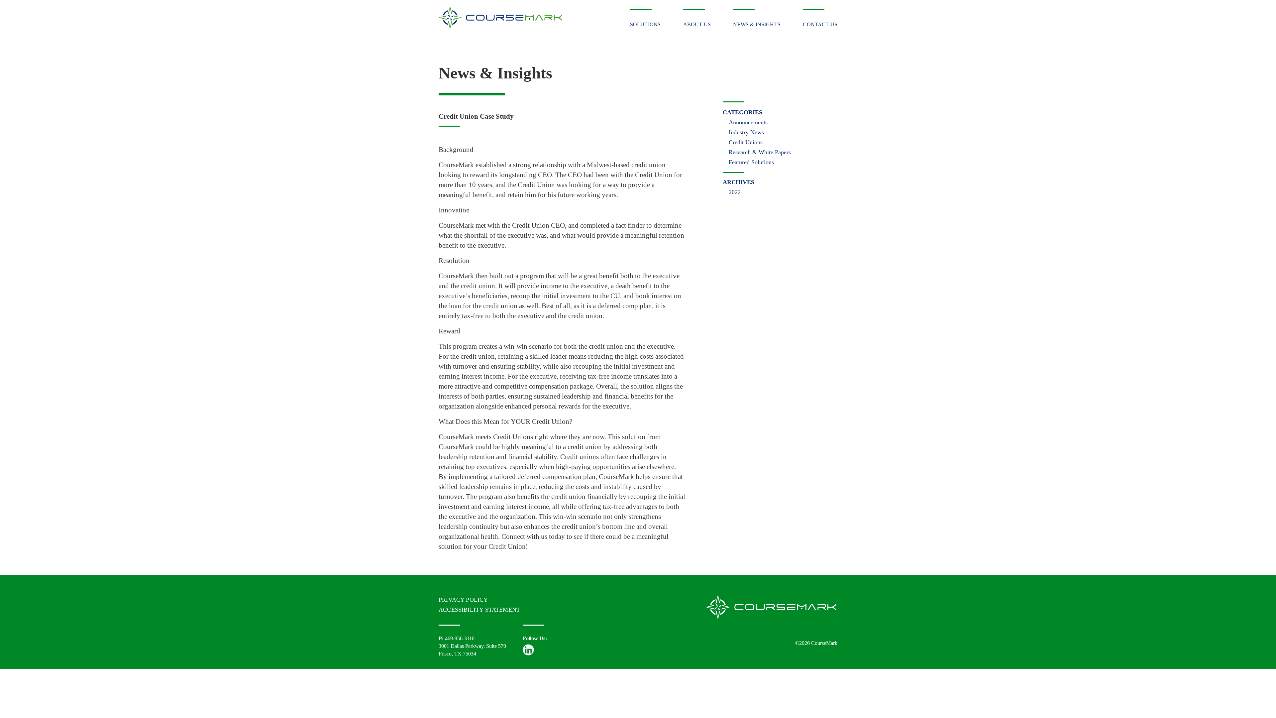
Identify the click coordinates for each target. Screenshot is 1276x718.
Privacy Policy (463, 599)
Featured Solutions (751, 162)
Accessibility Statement (479, 609)
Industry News (746, 132)
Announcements (748, 122)
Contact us (820, 24)
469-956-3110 (460, 638)
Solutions (645, 24)
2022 (735, 192)
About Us (697, 24)
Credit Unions (746, 142)
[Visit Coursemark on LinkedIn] (528, 654)
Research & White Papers (760, 152)
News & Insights (756, 24)
